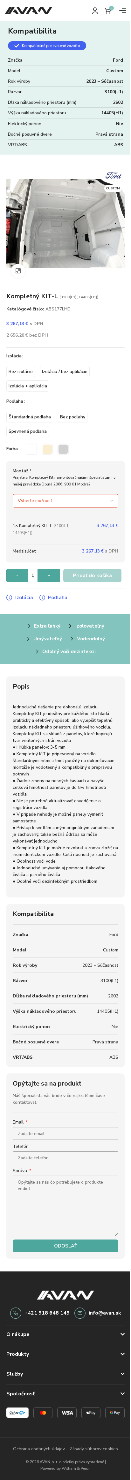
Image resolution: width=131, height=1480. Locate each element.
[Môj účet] (95, 10)
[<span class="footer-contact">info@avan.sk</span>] (80, 1313)
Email (19, 1122)
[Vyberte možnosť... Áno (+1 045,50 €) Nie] (65, 500)
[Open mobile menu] (122, 10)
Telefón (21, 1146)
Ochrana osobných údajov (37, 1448)
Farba (12, 449)
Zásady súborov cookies (91, 1448)
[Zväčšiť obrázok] (18, 271)
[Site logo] (28, 10)
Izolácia (14, 356)
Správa (20, 1171)
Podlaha (14, 401)
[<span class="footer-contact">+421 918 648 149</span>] (15, 1313)
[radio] (20, 371)
